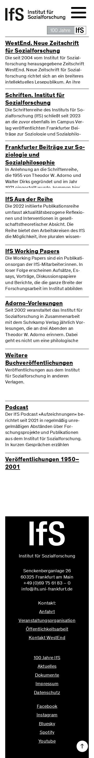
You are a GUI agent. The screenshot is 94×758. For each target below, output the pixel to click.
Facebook (47, 706)
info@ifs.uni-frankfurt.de (46, 649)
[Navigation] (78, 13)
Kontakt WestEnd (47, 637)
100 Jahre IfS (47, 657)
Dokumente (47, 675)
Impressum (47, 683)
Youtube (47, 741)
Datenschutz (47, 692)
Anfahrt (47, 611)
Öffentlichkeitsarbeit (47, 629)
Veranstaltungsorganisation (47, 620)
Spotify (47, 732)
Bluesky (47, 724)
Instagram (47, 715)
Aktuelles (47, 666)
